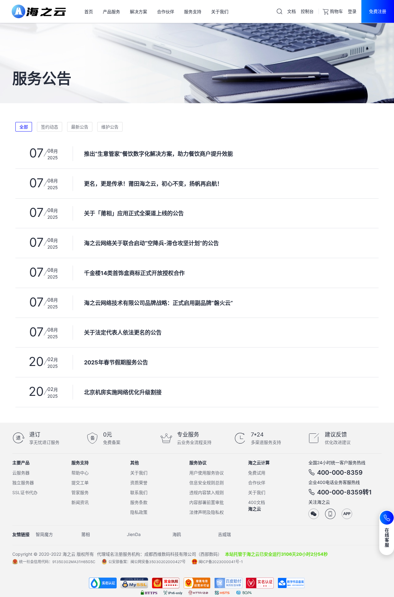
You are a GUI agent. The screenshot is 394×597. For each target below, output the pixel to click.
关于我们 (138, 472)
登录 (352, 11)
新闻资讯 (80, 502)
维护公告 (110, 126)
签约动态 (49, 126)
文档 (291, 11)
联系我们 (138, 492)
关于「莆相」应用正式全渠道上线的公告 (134, 213)
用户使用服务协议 (206, 472)
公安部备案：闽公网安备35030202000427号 (147, 561)
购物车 (336, 11)
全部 (23, 126)
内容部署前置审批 (206, 502)
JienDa (134, 534)
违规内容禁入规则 (206, 492)
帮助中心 (80, 472)
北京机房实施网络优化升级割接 (123, 392)
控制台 (307, 11)
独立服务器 (23, 482)
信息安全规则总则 (206, 482)
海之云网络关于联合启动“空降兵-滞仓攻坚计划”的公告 (151, 243)
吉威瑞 (224, 534)
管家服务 (80, 492)
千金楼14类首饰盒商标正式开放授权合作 (134, 273)
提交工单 (80, 482)
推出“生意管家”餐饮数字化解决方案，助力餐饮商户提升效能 (158, 154)
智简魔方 (44, 534)
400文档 (256, 502)
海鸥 (176, 534)
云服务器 (21, 472)
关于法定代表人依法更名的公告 (123, 332)
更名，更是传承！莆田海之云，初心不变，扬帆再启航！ (153, 184)
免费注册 (377, 11)
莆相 (85, 534)
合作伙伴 (256, 482)
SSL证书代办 (25, 492)
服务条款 (138, 502)
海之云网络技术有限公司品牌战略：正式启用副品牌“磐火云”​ (158, 303)
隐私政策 (138, 512)
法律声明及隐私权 (206, 512)
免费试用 (256, 472)
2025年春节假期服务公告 (116, 362)
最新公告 (79, 126)
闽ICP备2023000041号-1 (221, 561)
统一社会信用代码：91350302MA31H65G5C (57, 561)
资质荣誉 (138, 482)
